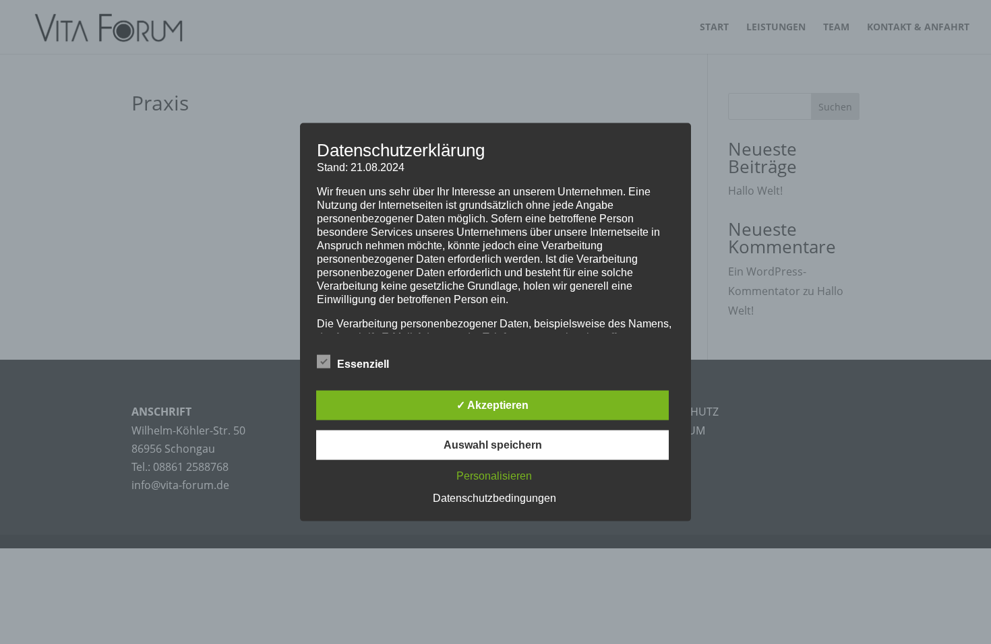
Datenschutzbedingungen (494, 497)
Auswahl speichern (493, 444)
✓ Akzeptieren (492, 404)
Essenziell (363, 363)
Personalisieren (494, 475)
